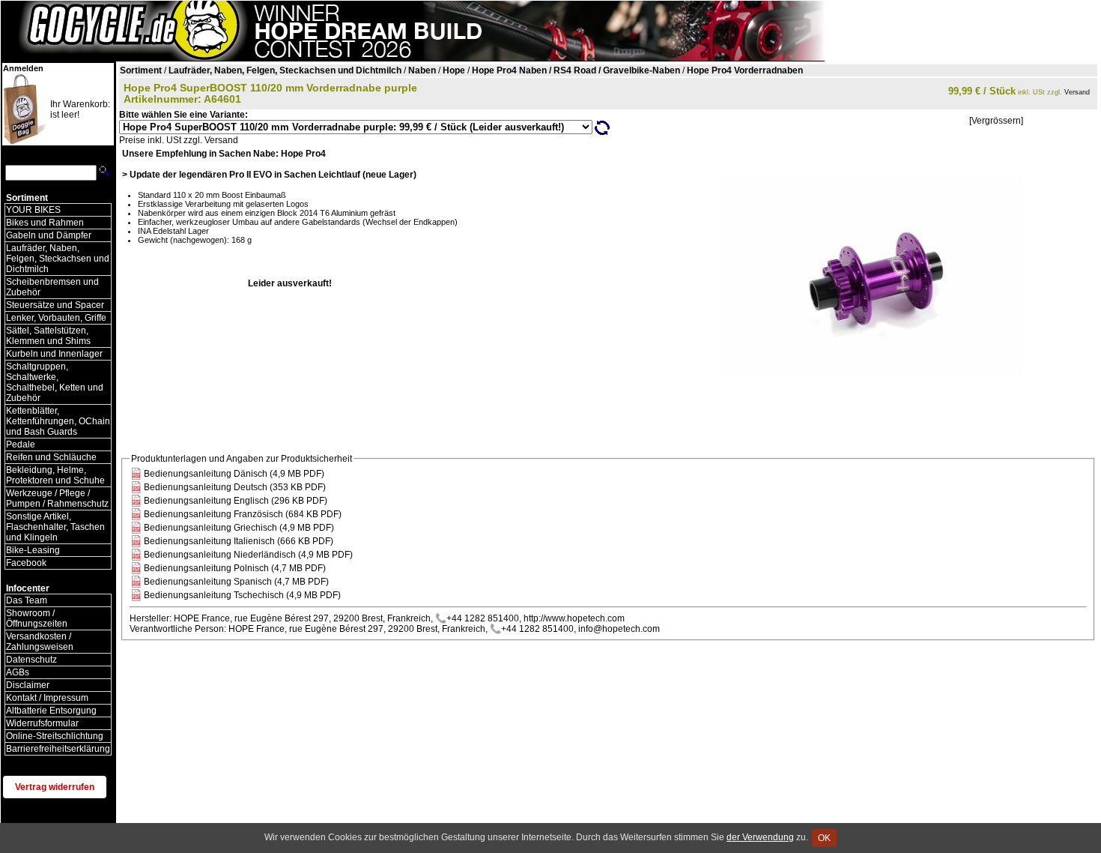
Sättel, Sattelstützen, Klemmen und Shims (48, 335)
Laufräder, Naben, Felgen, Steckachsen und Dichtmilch (57, 258)
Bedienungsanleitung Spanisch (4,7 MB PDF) (236, 581)
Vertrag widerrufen (54, 787)
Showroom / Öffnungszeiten (36, 618)
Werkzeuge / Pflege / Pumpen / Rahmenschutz (57, 498)
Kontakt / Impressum (47, 698)
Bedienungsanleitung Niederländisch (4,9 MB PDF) (248, 554)
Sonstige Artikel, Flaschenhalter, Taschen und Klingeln (55, 527)
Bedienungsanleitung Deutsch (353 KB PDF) (235, 487)
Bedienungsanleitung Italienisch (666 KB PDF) (238, 541)
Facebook (26, 563)
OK (824, 838)
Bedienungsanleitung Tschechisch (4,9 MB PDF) (242, 595)
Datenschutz (31, 659)
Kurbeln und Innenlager (54, 354)
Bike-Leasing (33, 550)
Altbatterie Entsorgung (51, 710)
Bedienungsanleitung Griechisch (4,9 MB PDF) (239, 527)
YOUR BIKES (33, 210)
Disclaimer (27, 685)
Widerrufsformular (42, 723)
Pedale (20, 444)
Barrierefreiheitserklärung (58, 749)
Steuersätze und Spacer (55, 305)
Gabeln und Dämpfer (48, 235)
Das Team (26, 600)
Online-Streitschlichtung (54, 736)
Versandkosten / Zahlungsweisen (39, 641)
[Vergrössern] (996, 120)
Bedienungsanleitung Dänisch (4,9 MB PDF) (234, 473)
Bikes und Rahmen (45, 222)
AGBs (17, 672)
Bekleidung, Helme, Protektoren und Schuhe (55, 475)
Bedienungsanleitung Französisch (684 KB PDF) (243, 514)
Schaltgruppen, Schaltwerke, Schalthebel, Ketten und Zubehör (54, 382)
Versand (1077, 92)
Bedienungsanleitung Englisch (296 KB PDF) (235, 500)
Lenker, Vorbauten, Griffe (56, 318)
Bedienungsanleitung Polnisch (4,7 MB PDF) (235, 568)
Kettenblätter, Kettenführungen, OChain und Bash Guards (58, 421)
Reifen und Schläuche (51, 457)
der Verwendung (760, 837)
